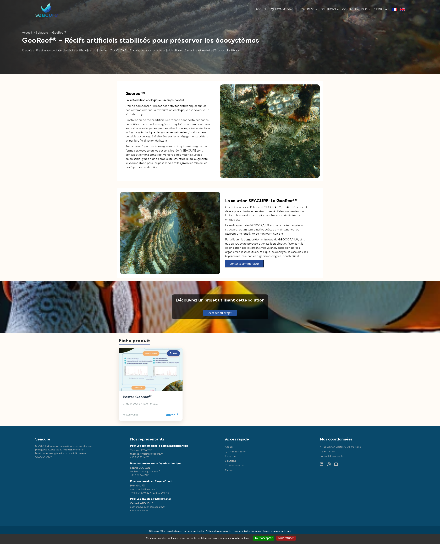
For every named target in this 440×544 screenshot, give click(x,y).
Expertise (307, 9)
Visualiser (137, 369)
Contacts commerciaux (244, 264)
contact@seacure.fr (331, 456)
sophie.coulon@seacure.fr (145, 471)
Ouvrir (170, 415)
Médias (379, 9)
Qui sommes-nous (284, 9)
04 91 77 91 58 (327, 451)
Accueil (261, 9)
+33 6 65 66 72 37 (139, 475)
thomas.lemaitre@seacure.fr (146, 454)
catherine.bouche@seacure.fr (147, 507)
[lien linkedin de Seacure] (322, 464)
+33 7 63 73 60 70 (139, 457)
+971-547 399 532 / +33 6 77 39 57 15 (149, 493)
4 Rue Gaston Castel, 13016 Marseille (340, 447)
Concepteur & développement (247, 531)
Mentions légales (196, 531)
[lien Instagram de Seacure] (329, 464)
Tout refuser (286, 538)
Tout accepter (264, 538)
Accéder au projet (220, 313)
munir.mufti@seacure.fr (144, 489)
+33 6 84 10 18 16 (139, 510)
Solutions (328, 9)
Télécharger (167, 369)
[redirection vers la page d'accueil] (46, 9)
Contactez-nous (354, 9)
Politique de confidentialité (218, 531)
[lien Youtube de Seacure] (336, 464)
